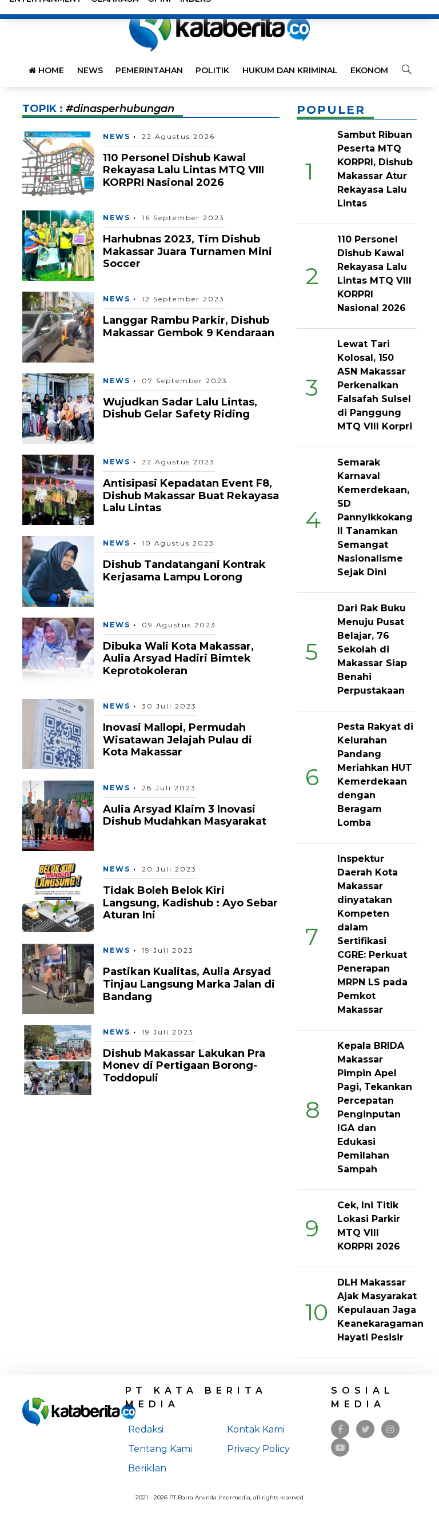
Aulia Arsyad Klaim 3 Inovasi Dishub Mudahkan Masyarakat (184, 815)
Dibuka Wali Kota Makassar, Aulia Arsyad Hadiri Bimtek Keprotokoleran (178, 658)
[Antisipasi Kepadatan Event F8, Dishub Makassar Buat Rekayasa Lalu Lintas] (58, 489)
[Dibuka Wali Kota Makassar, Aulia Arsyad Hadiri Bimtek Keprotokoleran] (58, 652)
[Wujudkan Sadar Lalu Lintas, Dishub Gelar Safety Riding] (58, 408)
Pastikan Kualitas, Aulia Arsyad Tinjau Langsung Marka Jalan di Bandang (189, 983)
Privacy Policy (258, 1448)
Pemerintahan (149, 70)
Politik (212, 70)
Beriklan (147, 1468)
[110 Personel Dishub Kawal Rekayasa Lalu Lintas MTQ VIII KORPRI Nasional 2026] (58, 163)
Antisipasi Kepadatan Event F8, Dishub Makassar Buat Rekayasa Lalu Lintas (191, 495)
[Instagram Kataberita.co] (390, 1429)
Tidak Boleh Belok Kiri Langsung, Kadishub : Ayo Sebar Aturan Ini (190, 902)
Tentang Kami (160, 1448)
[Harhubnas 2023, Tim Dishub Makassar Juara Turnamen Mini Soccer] (58, 245)
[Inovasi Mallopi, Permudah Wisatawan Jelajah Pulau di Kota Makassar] (58, 733)
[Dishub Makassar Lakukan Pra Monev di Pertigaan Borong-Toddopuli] (58, 1059)
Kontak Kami (256, 1429)
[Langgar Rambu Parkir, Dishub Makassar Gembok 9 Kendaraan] (58, 326)
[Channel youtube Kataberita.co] (340, 1447)
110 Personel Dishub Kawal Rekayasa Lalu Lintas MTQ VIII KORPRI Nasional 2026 (183, 170)
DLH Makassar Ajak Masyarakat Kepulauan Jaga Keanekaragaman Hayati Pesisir (380, 1310)
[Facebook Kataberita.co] (340, 1429)
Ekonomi (370, 70)
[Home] (219, 27)
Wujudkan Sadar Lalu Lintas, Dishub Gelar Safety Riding (180, 408)
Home (50, 70)
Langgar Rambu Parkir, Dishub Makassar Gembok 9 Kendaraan (188, 326)
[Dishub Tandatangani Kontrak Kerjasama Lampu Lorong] (58, 570)
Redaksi (145, 1429)
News (90, 70)
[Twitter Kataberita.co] (365, 1429)
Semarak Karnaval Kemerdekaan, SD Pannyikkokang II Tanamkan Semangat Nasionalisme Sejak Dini (375, 517)
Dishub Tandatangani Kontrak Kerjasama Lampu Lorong (184, 570)
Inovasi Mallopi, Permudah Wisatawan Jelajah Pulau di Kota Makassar (177, 739)
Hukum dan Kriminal (290, 70)
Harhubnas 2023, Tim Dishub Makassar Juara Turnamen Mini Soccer (187, 251)
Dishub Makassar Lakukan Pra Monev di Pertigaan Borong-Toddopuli (184, 1065)
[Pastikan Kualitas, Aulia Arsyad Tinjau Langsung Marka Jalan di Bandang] (58, 977)
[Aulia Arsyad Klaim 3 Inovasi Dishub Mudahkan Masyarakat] (58, 814)
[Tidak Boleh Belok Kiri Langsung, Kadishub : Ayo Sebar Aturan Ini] (58, 896)
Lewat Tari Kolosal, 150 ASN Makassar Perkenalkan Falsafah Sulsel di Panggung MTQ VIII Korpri (374, 385)
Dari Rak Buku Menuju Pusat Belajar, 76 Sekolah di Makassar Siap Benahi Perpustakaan (372, 649)
